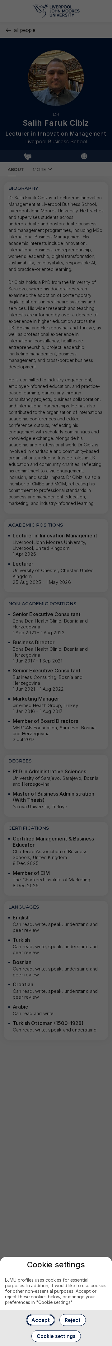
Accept (40, 1320)
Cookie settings (56, 1336)
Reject (73, 1320)
